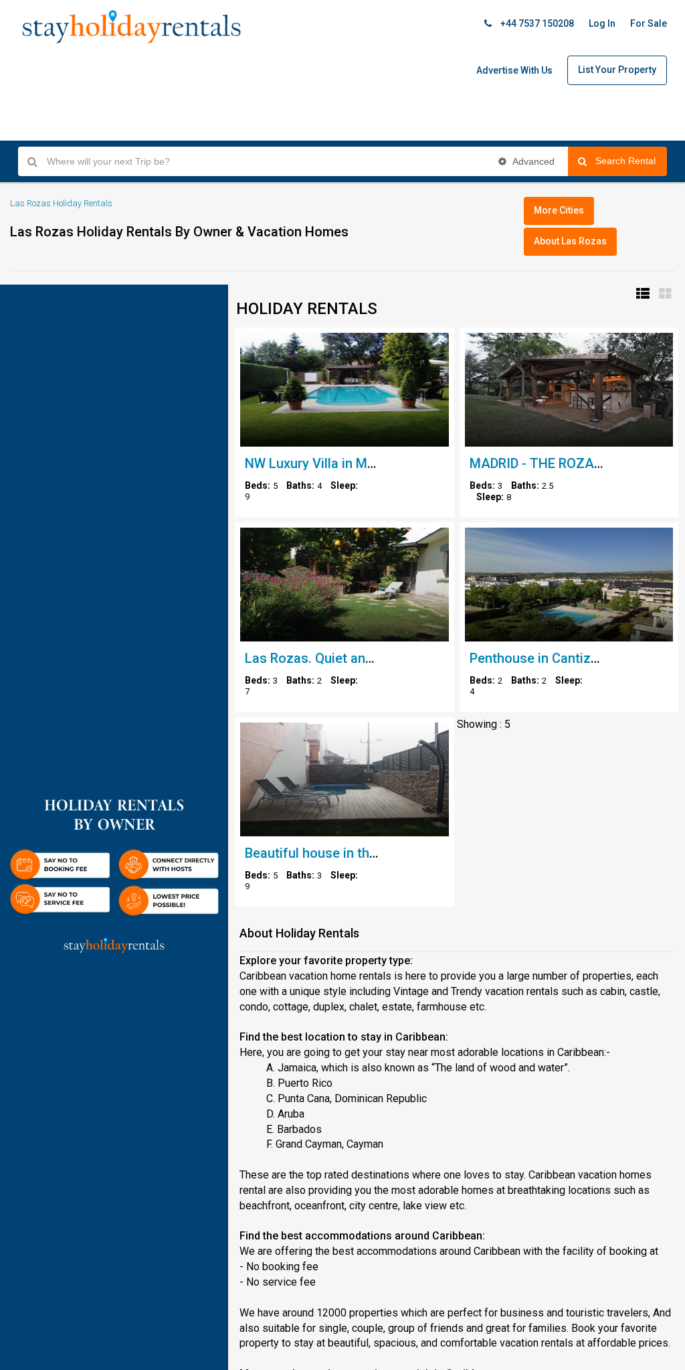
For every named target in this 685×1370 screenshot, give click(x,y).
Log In (602, 23)
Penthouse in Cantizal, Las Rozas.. (574, 658)
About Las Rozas (570, 241)
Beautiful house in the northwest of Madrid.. (378, 853)
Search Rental (631, 160)
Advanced (532, 161)
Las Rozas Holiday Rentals (61, 203)
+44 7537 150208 (536, 23)
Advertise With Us (514, 70)
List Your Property (617, 69)
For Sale (648, 23)
